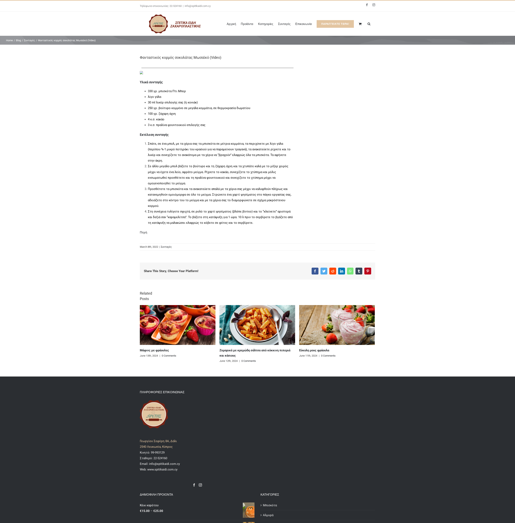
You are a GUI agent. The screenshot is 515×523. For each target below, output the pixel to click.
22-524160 (160, 458)
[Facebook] (194, 485)
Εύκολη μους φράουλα (314, 350)
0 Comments (169, 355)
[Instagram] (200, 485)
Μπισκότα (270, 505)
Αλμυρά (268, 515)
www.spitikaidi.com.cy (162, 469)
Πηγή (143, 232)
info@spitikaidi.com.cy (198, 5)
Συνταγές (166, 246)
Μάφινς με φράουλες (154, 350)
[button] (369, 23)
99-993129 (158, 452)
